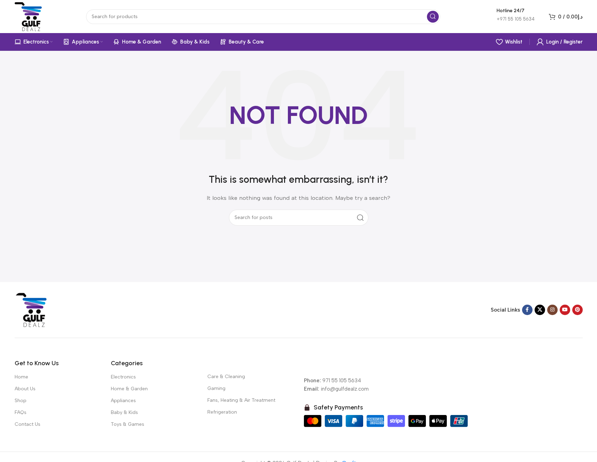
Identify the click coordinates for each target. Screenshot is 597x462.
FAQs (20, 412)
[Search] (433, 17)
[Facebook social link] (527, 310)
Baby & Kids (124, 412)
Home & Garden (129, 389)
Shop (20, 401)
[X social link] (540, 310)
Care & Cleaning (226, 376)
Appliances (123, 401)
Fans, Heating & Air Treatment (241, 400)
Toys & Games (127, 424)
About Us (25, 389)
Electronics (123, 377)
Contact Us (27, 424)
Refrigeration (222, 412)
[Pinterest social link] (577, 310)
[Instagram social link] (552, 310)
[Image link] (32, 309)
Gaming (216, 388)
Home (21, 377)
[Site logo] (29, 16)
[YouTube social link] (565, 310)
